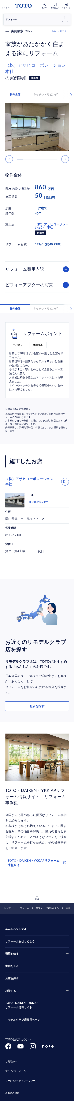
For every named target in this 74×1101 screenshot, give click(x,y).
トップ (7, 908)
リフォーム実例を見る (47, 908)
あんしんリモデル (16, 929)
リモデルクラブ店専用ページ (22, 1020)
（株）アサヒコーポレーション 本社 (37, 68)
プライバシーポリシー (16, 1071)
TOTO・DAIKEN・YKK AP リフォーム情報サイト (21, 1005)
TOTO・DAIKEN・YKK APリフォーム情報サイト (34, 863)
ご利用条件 (11, 1061)
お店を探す (37, 706)
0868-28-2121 (39, 502)
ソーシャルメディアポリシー (20, 1080)
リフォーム (23, 908)
